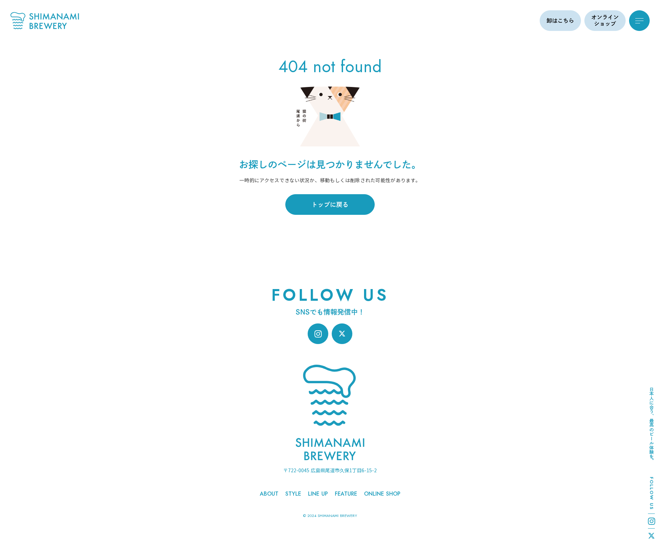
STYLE (293, 494)
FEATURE (346, 494)
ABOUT (269, 494)
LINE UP (318, 494)
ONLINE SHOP (382, 494)
